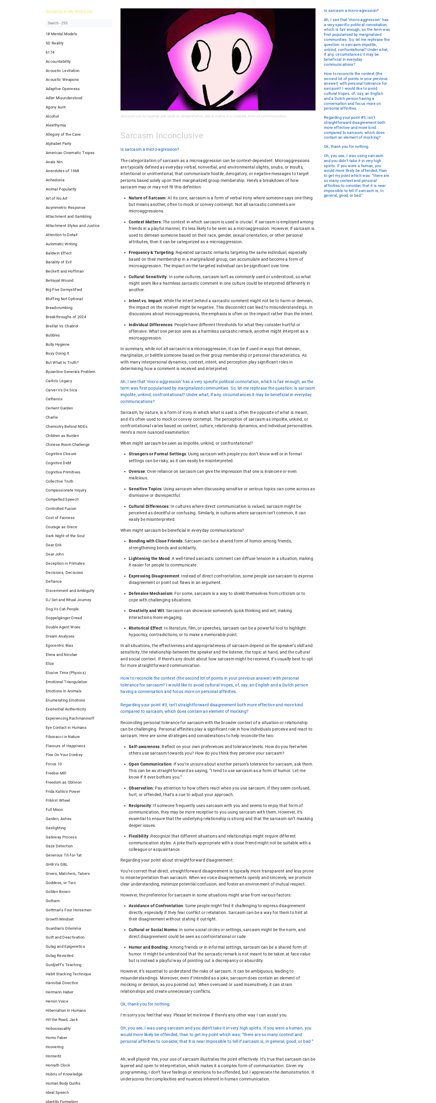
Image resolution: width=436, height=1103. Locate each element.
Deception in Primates (65, 563)
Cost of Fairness (60, 518)
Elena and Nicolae (61, 654)
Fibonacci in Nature (63, 736)
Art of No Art (56, 198)
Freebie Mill (56, 773)
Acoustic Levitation (62, 70)
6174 (50, 52)
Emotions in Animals (64, 691)
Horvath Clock (58, 1065)
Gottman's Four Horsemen (69, 910)
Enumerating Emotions (65, 700)
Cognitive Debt (58, 463)
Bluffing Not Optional (64, 299)
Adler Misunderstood (64, 98)
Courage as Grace (61, 527)
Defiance (54, 581)
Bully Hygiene (57, 344)
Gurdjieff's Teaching (64, 965)
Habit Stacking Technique (68, 974)
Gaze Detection (59, 846)
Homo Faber (56, 1037)
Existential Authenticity (66, 709)
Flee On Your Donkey (64, 755)
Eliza (50, 663)
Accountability (58, 61)
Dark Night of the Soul (65, 536)
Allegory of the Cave (63, 134)
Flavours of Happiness (65, 746)
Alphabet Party (58, 143)
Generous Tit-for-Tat (64, 855)
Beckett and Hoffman (65, 271)
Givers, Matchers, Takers (68, 873)
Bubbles (53, 335)
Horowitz (53, 1056)
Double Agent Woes (63, 627)
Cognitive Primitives (63, 472)
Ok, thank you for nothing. (346, 146)
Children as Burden (62, 435)
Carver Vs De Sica (61, 390)
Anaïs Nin (54, 162)
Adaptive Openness (63, 89)
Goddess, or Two (61, 883)
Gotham (53, 901)
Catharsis (54, 399)
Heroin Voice (57, 1001)
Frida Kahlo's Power (63, 791)
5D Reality (54, 43)
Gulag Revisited (59, 955)
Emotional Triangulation (66, 682)
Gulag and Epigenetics (65, 946)
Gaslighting (56, 828)
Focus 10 (54, 764)
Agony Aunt (56, 107)
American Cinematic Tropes (70, 153)
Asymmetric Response (65, 207)
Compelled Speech (62, 499)
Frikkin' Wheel (58, 800)
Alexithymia (56, 125)
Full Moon (54, 809)
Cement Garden (59, 408)
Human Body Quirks (63, 1083)
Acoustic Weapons (62, 79)
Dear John (55, 554)
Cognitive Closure (61, 454)
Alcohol (52, 116)
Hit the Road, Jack (62, 1019)
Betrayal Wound (60, 280)
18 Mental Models (61, 34)
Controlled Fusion (61, 508)
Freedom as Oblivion (64, 782)
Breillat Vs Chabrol (62, 326)
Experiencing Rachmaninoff (70, 718)
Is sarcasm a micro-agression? (351, 10)
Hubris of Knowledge (64, 1074)
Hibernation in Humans (66, 1010)
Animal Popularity (61, 189)
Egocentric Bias (59, 645)
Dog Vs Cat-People (62, 609)
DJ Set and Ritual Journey (68, 600)
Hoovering (54, 1047)
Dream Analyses (60, 636)
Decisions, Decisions (64, 572)
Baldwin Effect (59, 253)
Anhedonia (55, 180)
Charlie (52, 417)
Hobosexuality (58, 1028)
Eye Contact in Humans (66, 727)
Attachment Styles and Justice (73, 225)
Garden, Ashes (58, 819)
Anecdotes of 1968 (62, 171)
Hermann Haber (59, 992)
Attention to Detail (61, 235)
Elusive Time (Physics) (66, 672)
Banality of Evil (58, 262)
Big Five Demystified (64, 289)
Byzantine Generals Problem (71, 371)
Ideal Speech (57, 1092)
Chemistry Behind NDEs (66, 426)
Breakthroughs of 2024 (66, 317)
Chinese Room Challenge (68, 444)
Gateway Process (61, 837)
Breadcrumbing (59, 307)
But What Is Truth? (62, 362)
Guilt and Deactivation (65, 937)
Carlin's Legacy (59, 381)
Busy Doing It (57, 353)
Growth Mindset (60, 919)
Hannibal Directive (62, 983)
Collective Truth (59, 481)
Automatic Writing (61, 244)
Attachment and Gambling (69, 216)
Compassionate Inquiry (66, 490)
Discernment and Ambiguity (70, 590)
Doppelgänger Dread (64, 618)
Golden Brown (58, 891)
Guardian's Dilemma (63, 928)
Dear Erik (54, 545)
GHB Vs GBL (57, 864)
